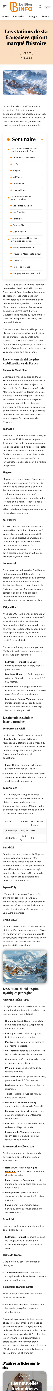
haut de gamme (19, 513)
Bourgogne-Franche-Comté (26, 273)
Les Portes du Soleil (22, 205)
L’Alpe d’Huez (19, 190)
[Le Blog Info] (21, 6)
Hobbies (26, 53)
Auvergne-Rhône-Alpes (24, 247)
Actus (25, 1377)
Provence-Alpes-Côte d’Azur (27, 253)
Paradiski (17, 218)
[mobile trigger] (5, 6)
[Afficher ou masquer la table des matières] (39, 139)
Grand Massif (19, 231)
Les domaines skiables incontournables (22, 198)
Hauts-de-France (21, 266)
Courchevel (18, 183)
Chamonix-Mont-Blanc (24, 157)
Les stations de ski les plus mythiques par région (24, 239)
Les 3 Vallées (19, 212)
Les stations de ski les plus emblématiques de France (24, 149)
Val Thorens (18, 177)
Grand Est (18, 260)
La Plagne (17, 164)
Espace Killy (18, 225)
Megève (16, 170)
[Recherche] (40, 6)
